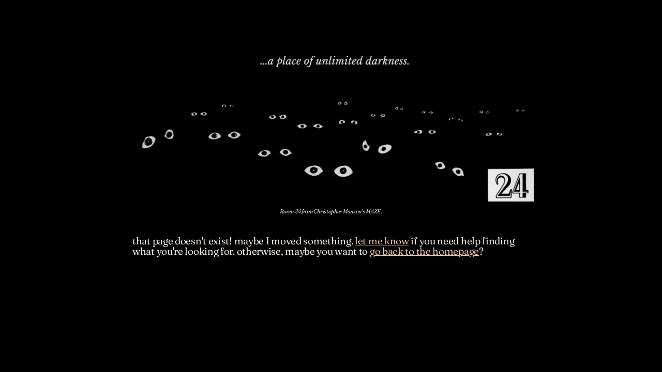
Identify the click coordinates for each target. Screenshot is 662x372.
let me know (382, 241)
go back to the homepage (424, 251)
